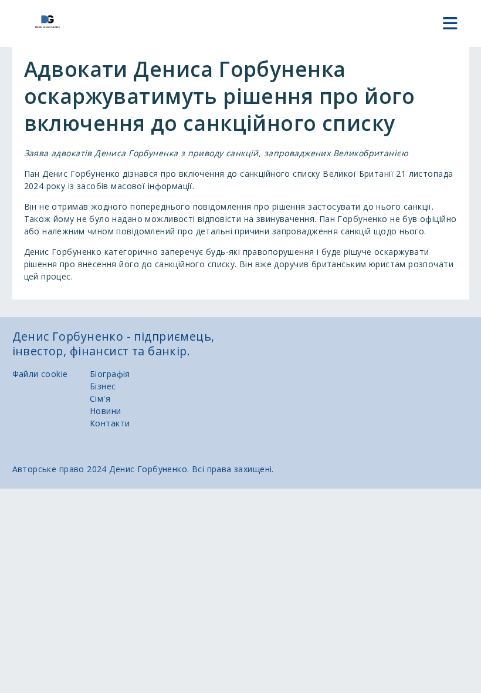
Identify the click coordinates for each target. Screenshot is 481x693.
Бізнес (103, 386)
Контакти (110, 423)
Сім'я (100, 398)
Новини (105, 410)
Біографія (110, 373)
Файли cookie (40, 373)
